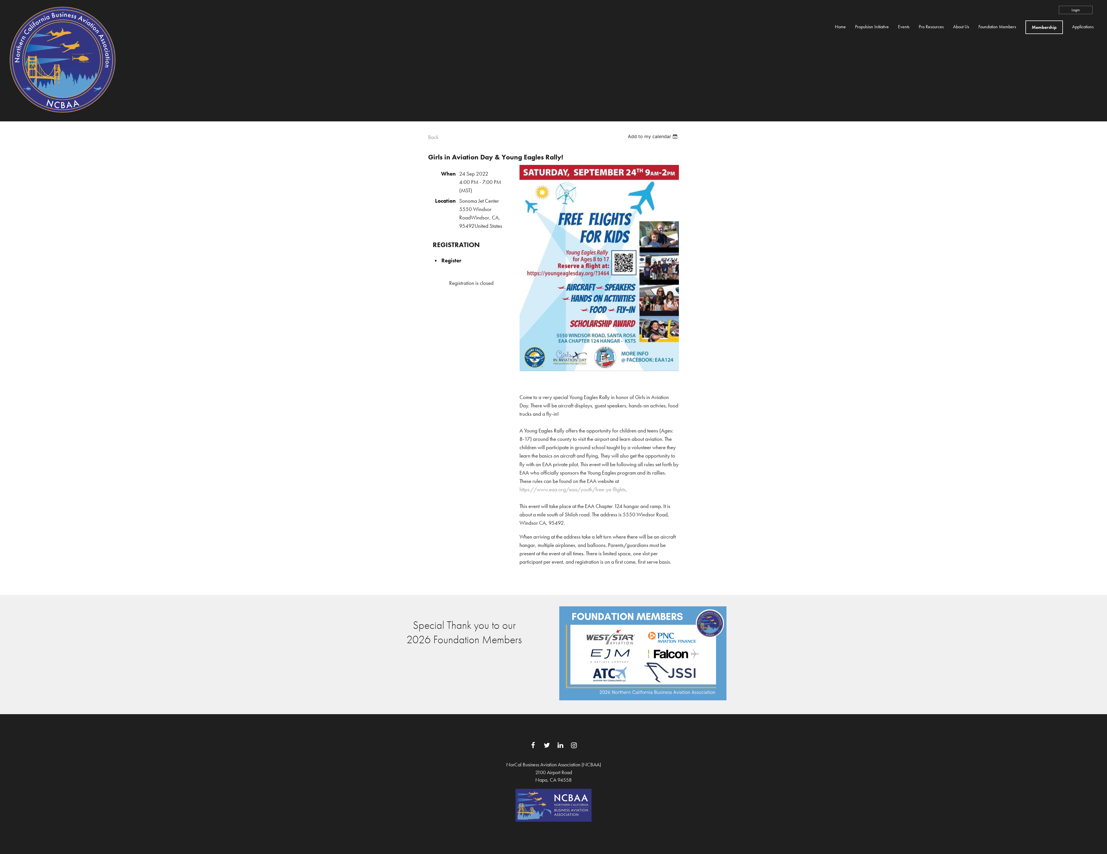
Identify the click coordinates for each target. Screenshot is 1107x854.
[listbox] (653, 136)
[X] (546, 745)
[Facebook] (533, 745)
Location (445, 200)
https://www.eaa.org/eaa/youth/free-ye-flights (572, 489)
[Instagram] (574, 745)
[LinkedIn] (560, 745)
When (448, 173)
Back (433, 137)
